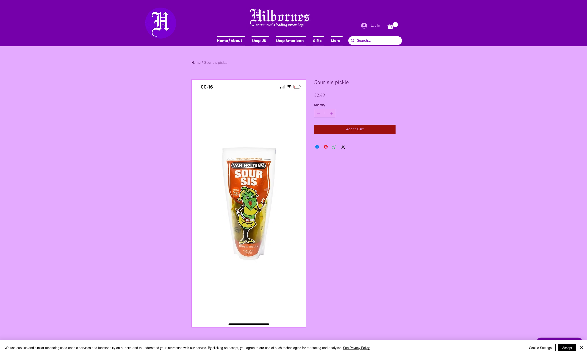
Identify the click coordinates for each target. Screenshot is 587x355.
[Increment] (332, 113)
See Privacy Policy (356, 347)
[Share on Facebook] (317, 147)
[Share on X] (343, 147)
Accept (567, 347)
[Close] (581, 347)
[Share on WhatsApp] (334, 147)
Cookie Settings (540, 347)
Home (196, 63)
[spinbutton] (325, 113)
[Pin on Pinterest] (326, 147)
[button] (260, 40)
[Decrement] (318, 113)
